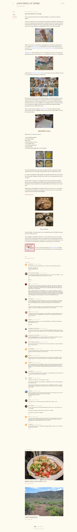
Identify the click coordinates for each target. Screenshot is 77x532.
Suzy (29, 283)
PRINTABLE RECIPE (29, 194)
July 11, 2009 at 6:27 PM (35, 355)
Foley (29, 311)
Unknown (30, 362)
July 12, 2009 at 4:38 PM (38, 405)
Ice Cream (15, 17)
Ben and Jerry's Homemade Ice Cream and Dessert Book (42, 48)
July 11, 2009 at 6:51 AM (37, 264)
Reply (29, 270)
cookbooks (15, 16)
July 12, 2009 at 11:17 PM (34, 416)
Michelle (30, 319)
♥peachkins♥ (30, 371)
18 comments (30, 519)
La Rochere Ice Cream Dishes (37, 73)
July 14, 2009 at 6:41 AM (37, 424)
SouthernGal (30, 264)
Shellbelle (30, 378)
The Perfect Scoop (36, 46)
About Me (22, 6)
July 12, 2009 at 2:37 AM (37, 371)
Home (18, 6)
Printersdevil (30, 298)
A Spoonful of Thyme (28, 3)
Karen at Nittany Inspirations (33, 342)
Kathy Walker (31, 405)
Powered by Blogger (39, 526)
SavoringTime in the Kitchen (33, 335)
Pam (29, 399)
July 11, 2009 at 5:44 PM (38, 348)
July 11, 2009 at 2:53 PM (44, 335)
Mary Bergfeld (31, 348)
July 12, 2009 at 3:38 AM (36, 378)
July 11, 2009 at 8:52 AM (37, 298)
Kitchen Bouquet (53, 247)
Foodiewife (30, 424)
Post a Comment (30, 483)
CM (29, 416)
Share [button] (14, 11)
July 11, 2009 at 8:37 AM (34, 283)
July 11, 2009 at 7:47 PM (36, 362)
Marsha (29, 355)
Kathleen (30, 391)
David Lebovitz (43, 108)
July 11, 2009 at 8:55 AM (35, 311)
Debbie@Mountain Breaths (33, 328)
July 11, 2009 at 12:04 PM (36, 319)
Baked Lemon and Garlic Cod (35, 481)
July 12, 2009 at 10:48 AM (35, 399)
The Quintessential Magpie (33, 273)
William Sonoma (28, 52)
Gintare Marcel (41, 528)
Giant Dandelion (31, 517)
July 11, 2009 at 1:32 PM (43, 328)
